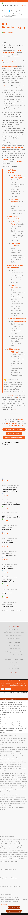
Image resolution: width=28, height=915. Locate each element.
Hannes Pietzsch (16, 610)
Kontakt (10, 645)
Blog (17, 662)
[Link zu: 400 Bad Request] (5, 559)
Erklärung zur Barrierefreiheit (14, 652)
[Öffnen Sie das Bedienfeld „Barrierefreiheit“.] (0, 914)
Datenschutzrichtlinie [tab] (6, 894)
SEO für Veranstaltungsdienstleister (14, 632)
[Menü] (25, 5)
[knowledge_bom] (14, 36)
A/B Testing (14, 672)
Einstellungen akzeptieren (14, 907)
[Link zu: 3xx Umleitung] (5, 598)
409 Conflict (6, 530)
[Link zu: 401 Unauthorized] (5, 546)
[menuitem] (21, 5)
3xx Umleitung (7, 607)
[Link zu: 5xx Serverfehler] (5, 572)
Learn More (8, 689)
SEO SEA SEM (14, 665)
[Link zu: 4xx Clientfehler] (5, 585)
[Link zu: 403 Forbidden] (5, 533)
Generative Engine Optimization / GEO (9, 490)
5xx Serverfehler (8, 581)
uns (18, 397)
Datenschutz (13, 649)
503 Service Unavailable (11, 504)
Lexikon (12, 662)
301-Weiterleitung (14, 626)
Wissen (15, 487)
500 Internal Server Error (11, 517)
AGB (7, 649)
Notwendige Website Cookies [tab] (8, 735)
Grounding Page (14, 668)
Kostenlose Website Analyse (14, 635)
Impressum (17, 645)
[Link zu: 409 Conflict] (5, 521)
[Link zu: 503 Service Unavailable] (5, 495)
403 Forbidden (7, 543)
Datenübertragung (7, 61)
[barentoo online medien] (11, 5)
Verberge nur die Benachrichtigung (14, 911)
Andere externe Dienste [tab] (7, 836)
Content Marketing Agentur (14, 638)
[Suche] (21, 5)
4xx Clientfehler (8, 594)
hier (14, 409)
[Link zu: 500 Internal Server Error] (5, 508)
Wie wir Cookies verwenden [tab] (8, 699)
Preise (20, 649)
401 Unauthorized (9, 555)
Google (10, 487)
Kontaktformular (11, 423)
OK (2, 689)
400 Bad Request (8, 568)
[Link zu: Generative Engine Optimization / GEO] (5, 480)
